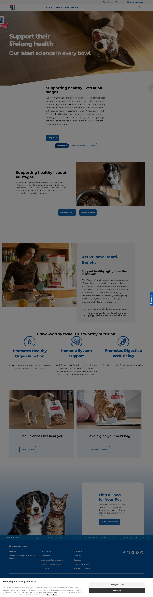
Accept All (117, 591)
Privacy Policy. (52, 595)
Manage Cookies (117, 585)
